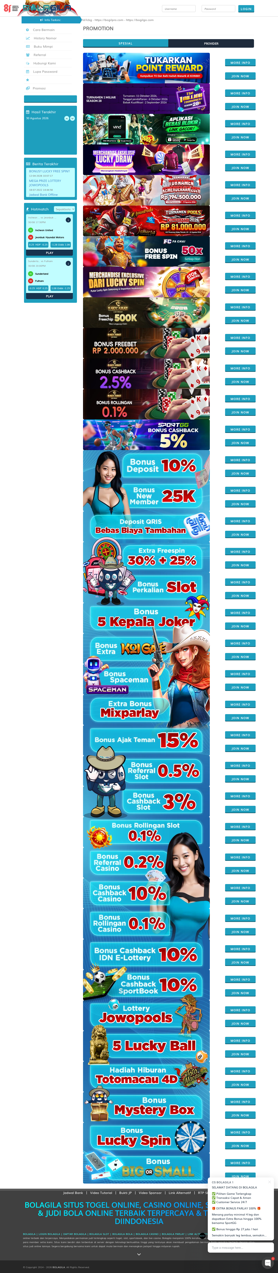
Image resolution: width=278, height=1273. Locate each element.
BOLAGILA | (30, 1234)
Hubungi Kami (43, 63)
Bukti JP (125, 1192)
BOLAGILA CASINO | (148, 1234)
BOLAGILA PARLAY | (174, 1234)
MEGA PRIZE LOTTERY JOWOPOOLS (45, 182)
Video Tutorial (101, 1192)
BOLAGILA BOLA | (123, 1234)
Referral (39, 54)
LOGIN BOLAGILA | (50, 1234)
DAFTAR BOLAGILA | (76, 1234)
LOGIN (246, 9)
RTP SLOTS (206, 1192)
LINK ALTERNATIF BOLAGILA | (206, 1234)
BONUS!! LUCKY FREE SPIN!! (49, 171)
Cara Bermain (43, 29)
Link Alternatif (180, 1192)
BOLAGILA (59, 1267)
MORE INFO (240, 63)
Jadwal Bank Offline (43, 194)
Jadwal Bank (73, 1192)
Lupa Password (44, 71)
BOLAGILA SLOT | (100, 1234)
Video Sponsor (150, 1192)
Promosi (39, 88)
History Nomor (44, 37)
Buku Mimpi (42, 46)
